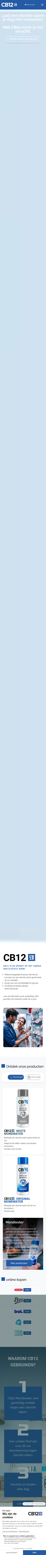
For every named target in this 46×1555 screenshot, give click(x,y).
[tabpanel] (23, 1180)
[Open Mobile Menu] (42, 5)
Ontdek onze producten (23, 39)
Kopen (27, 1290)
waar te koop (31, 4)
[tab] (16, 1077)
